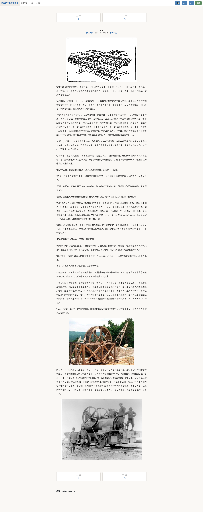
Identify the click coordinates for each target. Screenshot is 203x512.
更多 (38, 3)
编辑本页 (113, 33)
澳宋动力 (89, 33)
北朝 (31, 3)
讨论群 (24, 3)
